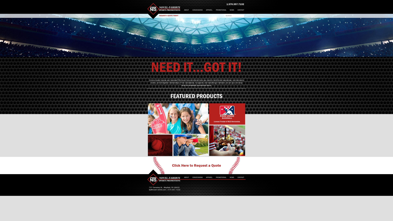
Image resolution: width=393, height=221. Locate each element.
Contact (241, 10)
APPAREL (209, 10)
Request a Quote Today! (168, 16)
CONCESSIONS (197, 10)
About (186, 10)
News (232, 10)
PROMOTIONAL (221, 10)
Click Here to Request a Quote (196, 165)
